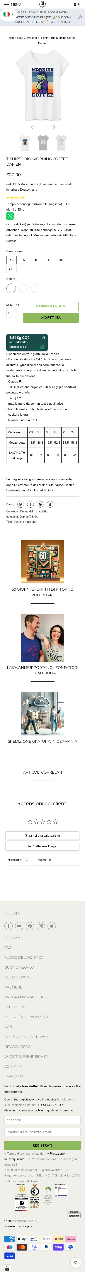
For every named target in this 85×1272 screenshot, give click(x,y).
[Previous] (33, 126)
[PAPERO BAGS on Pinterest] (31, 926)
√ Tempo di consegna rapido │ (25, 1153)
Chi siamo (13, 938)
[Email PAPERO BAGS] (53, 926)
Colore (10, 278)
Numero (12, 305)
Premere (13, 987)
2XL (11, 269)
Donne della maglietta (34, 511)
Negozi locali (18, 977)
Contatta (13, 1066)
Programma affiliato (26, 997)
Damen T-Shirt (29, 516)
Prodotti (32, 37)
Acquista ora (51, 317)
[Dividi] (20, 504)
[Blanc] (42, 85)
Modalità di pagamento (27, 1017)
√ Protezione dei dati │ (44, 1159)
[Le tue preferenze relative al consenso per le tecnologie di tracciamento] (7, 1268)
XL (61, 260)
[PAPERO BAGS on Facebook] (9, 926)
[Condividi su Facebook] (30, 504)
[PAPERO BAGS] (42, 4)
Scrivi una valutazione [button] (44, 836)
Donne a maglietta (25, 521)
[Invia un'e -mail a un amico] (49, 504)
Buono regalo (19, 967)
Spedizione (15, 1007)
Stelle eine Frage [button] (44, 846)
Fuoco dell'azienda (24, 957)
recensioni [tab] (15, 860)
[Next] (52, 126)
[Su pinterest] (40, 504)
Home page (16, 37)
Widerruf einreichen (26, 1056)
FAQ (8, 948)
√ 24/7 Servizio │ (57, 1175)
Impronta (14, 1076)
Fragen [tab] (41, 860)
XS (12, 260)
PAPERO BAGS (26, 1220)
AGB (8, 1027)
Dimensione (14, 251)
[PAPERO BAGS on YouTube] (20, 926)
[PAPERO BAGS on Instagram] (42, 926)
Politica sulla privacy (26, 1037)
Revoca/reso (17, 1047)
